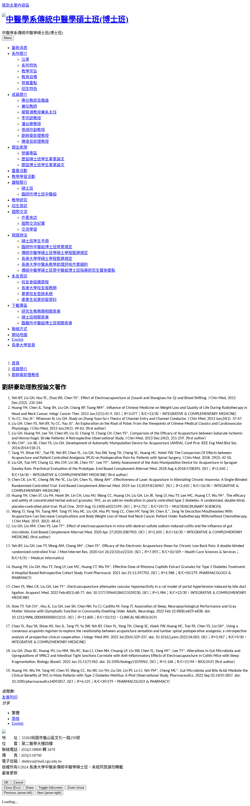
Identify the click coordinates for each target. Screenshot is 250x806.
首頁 (16, 363)
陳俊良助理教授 (35, 141)
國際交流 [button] (19, 212)
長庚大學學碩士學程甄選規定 (46, 259)
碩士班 (27, 188)
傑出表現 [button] (19, 147)
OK (6, 782)
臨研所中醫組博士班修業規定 (46, 247)
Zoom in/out (75, 787)
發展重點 (29, 83)
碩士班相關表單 (35, 317)
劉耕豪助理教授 (35, 136)
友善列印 (10, 697)
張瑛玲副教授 (33, 130)
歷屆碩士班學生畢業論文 (42, 159)
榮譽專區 (29, 153)
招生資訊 (19, 206)
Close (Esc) (12, 787)
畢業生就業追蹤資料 (39, 300)
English (17, 339)
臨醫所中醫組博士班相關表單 (46, 323)
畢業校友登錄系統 (37, 294)
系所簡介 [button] (19, 54)
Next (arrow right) (49, 793)
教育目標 (29, 77)
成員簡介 (19, 369)
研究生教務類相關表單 (41, 311)
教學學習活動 (23, 177)
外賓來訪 (29, 218)
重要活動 (19, 171)
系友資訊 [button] (19, 276)
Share (29, 787)
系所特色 (29, 65)
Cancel (18, 782)
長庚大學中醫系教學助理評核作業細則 (54, 264)
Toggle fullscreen (50, 787)
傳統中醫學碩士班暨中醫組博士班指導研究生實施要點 (68, 270)
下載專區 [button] (19, 305)
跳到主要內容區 (15, 5)
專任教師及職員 (35, 100)
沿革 (25, 59)
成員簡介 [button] (19, 95)
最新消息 (19, 48)
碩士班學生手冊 (35, 241)
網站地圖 (19, 335)
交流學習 (29, 229)
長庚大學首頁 (23, 345)
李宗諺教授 (31, 118)
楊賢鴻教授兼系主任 (39, 112)
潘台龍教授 (31, 124)
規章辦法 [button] (19, 235)
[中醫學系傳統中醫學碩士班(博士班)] (65, 19)
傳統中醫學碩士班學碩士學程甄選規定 (54, 253)
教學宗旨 (29, 71)
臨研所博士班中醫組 (39, 194)
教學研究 (19, 200)
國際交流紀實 (33, 223)
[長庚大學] (4, 732)
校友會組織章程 (35, 282)
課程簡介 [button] (19, 182)
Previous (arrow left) (18, 793)
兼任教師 (29, 106)
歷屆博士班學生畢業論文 (42, 165)
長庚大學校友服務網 (39, 288)
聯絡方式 (19, 329)
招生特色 (29, 89)
